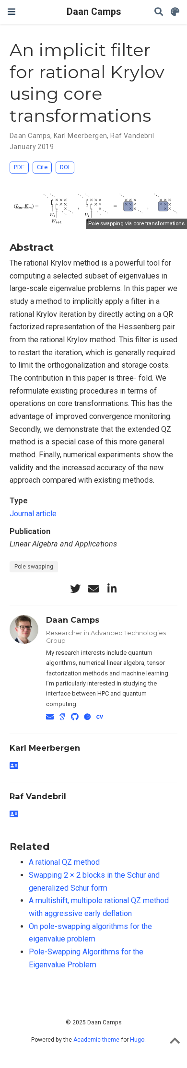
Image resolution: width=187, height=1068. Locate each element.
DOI (65, 167)
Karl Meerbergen (80, 135)
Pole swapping (33, 566)
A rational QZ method (64, 862)
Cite (42, 167)
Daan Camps (94, 11)
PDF (19, 167)
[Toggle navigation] (11, 11)
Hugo (137, 1039)
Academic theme (96, 1039)
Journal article (33, 513)
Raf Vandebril (132, 135)
